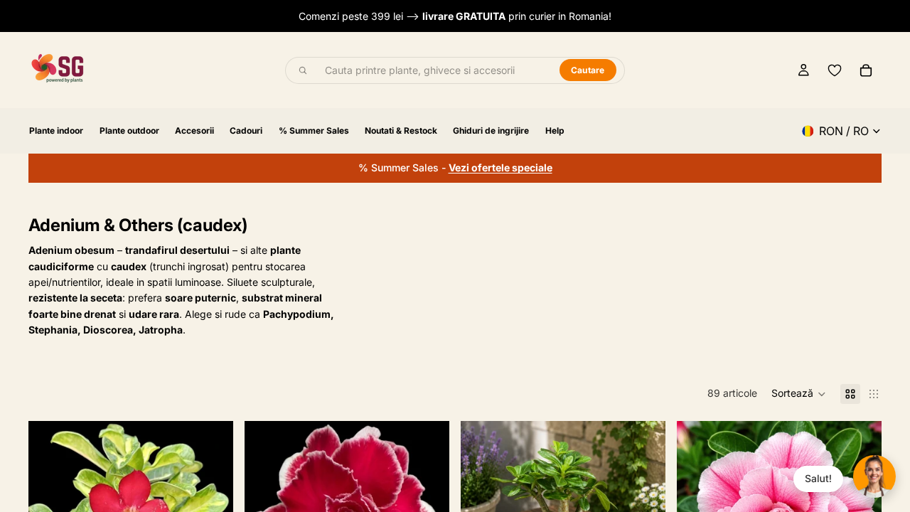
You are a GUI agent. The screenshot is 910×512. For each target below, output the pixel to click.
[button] (798, 394)
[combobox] (434, 70)
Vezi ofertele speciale (500, 167)
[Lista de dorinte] (834, 70)
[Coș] (866, 70)
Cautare (588, 70)
